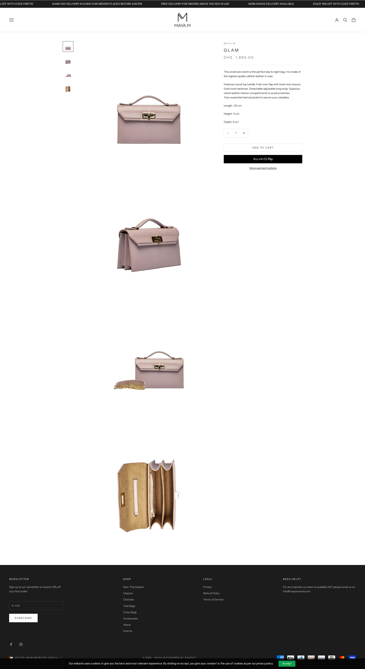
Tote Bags (129, 606)
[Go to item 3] (68, 74)
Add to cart (263, 147)
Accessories (130, 618)
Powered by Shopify (181, 657)
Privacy (207, 587)
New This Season (133, 587)
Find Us (127, 631)
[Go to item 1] (68, 46)
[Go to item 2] (68, 60)
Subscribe (23, 617)
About (127, 624)
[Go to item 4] (68, 87)
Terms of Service (213, 599)
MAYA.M (230, 43)
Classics (128, 593)
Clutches (128, 599)
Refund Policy (211, 593)
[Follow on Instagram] (21, 644)
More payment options (263, 168)
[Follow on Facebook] (11, 644)
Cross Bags (130, 612)
